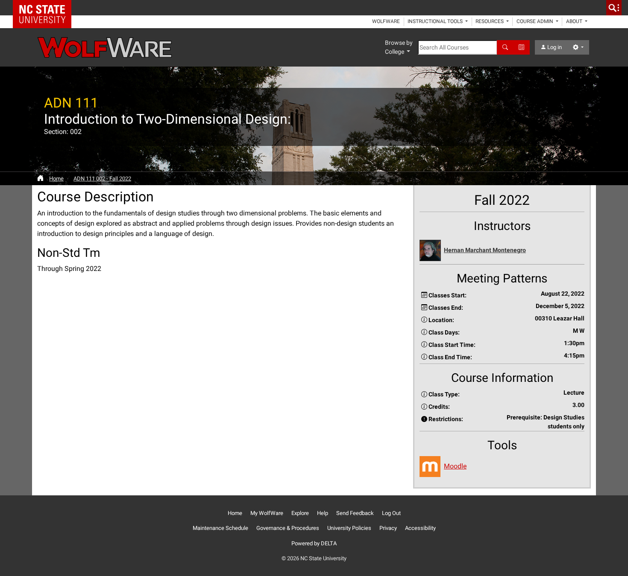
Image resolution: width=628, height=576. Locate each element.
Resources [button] (490, 21)
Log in (554, 47)
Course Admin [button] (535, 21)
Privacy (388, 528)
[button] (502, 251)
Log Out (391, 513)
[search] (614, 7)
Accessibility (420, 528)
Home (56, 178)
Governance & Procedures (287, 528)
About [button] (575, 21)
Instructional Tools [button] (436, 21)
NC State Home (45, 7)
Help (322, 513)
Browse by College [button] (399, 47)
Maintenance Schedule (220, 528)
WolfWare (386, 21)
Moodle (455, 466)
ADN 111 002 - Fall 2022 (102, 178)
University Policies (349, 528)
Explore (300, 513)
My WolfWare (266, 513)
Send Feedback (355, 513)
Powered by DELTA (314, 543)
